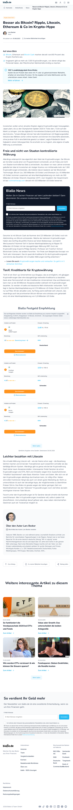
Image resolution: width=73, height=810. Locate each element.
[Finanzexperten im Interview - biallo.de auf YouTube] (40, 806)
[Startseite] (7, 2)
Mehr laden (36, 446)
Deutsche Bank (56, 762)
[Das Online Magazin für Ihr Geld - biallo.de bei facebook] (51, 806)
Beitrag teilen (64, 564)
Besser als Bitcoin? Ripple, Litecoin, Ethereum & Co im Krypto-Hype (50, 8)
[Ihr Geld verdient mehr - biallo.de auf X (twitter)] (62, 806)
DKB (54, 757)
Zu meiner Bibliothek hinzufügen (34, 38)
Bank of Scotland (65, 765)
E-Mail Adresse (10, 204)
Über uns (24, 767)
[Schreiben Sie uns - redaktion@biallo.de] (66, 806)
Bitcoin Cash (29, 55)
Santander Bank (66, 752)
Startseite (9, 8)
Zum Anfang (11, 564)
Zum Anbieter (19, 351)
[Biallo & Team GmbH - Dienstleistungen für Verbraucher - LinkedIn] (58, 806)
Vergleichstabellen (27, 756)
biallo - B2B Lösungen (29, 770)
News (27, 8)
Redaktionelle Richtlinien (29, 763)
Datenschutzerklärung (57, 226)
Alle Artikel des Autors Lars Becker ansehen (22, 529)
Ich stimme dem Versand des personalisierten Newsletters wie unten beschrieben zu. (35, 214)
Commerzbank (57, 766)
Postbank (65, 757)
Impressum (7, 787)
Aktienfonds (19, 8)
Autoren (24, 749)
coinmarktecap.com (17, 181)
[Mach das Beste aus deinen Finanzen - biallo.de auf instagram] (55, 806)
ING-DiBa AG (56, 752)
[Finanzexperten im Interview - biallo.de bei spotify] (47, 806)
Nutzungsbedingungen (11, 794)
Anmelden (61, 208)
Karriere (23, 760)
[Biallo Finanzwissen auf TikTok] (43, 806)
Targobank (66, 761)
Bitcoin (9, 55)
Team (23, 753)
